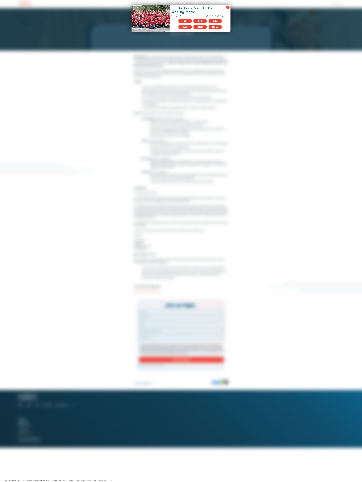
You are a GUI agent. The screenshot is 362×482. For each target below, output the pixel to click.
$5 (185, 21)
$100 (200, 27)
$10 (200, 21)
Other (215, 27)
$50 (185, 27)
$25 (215, 21)
